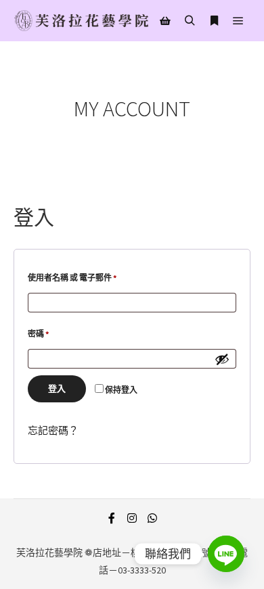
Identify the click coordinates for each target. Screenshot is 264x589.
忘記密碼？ (53, 430)
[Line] (226, 554)
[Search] (189, 21)
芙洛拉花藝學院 (49, 552)
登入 (57, 388)
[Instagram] (132, 518)
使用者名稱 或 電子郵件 (76, 276)
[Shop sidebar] (165, 21)
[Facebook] (111, 518)
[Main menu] (238, 21)
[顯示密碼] (222, 359)
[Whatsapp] (152, 518)
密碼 (42, 332)
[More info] (214, 21)
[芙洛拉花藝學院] (81, 20)
